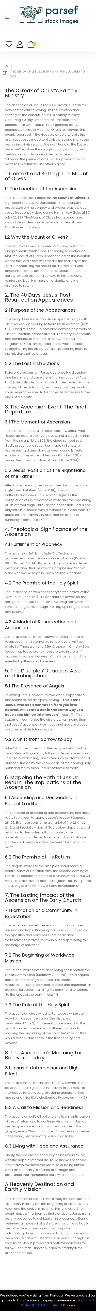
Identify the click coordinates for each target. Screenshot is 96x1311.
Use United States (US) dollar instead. (57, 1303)
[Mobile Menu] (9, 19)
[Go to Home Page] (6, 66)
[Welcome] (20, 44)
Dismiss (69, 1305)
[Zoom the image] (48, 6)
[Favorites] (10, 44)
